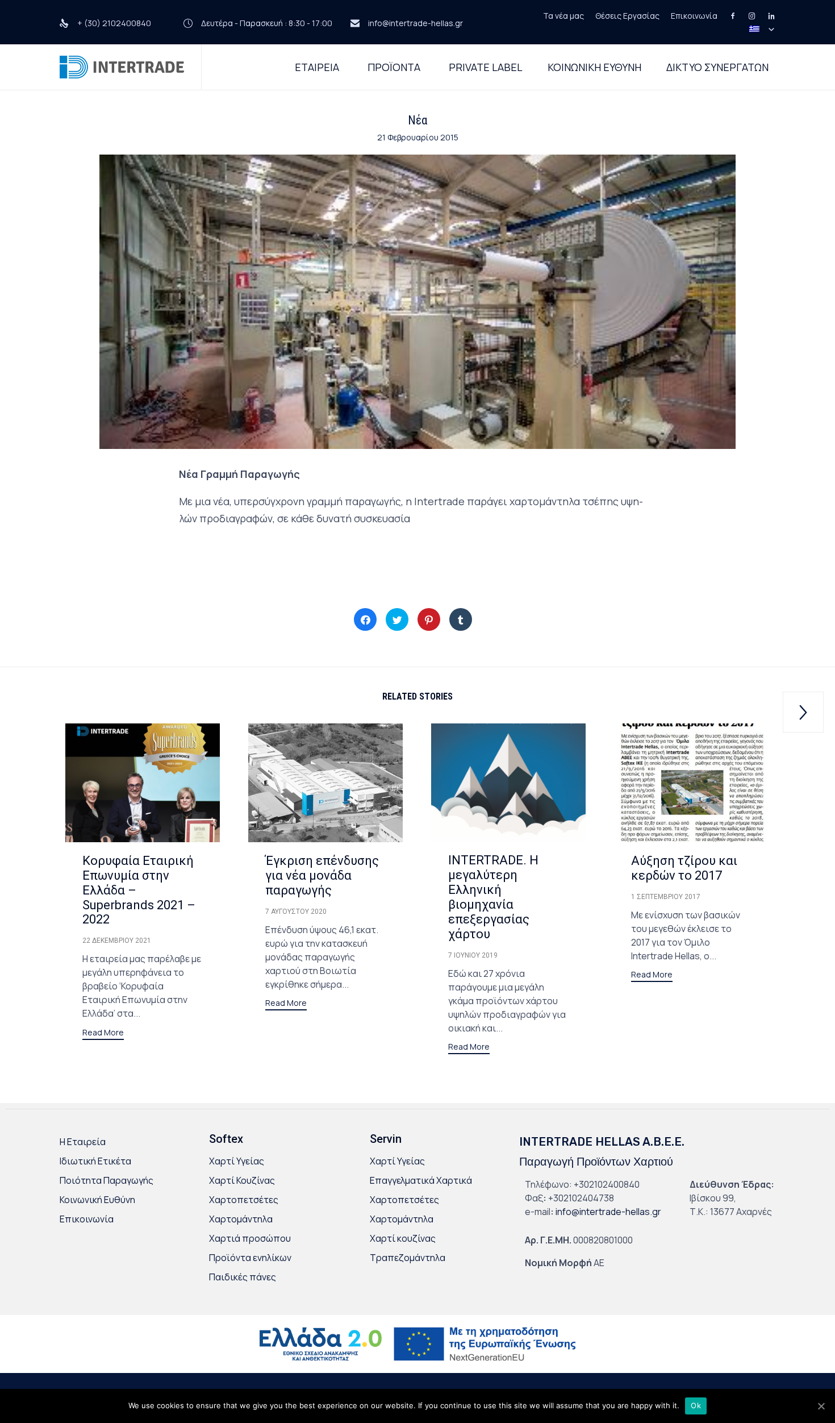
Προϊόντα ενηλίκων (250, 1257)
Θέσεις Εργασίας (627, 16)
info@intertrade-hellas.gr (608, 1211)
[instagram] (746, 16)
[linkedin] (765, 16)
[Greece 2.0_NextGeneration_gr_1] (417, 1369)
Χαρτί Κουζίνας (242, 1180)
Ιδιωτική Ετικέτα (95, 1161)
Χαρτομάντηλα (241, 1219)
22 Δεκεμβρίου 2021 (116, 940)
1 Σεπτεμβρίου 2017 (665, 897)
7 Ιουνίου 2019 (473, 955)
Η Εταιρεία (83, 1141)
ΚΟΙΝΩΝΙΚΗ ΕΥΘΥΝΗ (594, 67)
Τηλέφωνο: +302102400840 (582, 1184)
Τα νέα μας (563, 16)
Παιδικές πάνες (242, 1277)
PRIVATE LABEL (486, 67)
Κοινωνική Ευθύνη (97, 1199)
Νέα (417, 120)
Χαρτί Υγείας (236, 1161)
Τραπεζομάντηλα (407, 1257)
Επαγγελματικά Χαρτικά (421, 1180)
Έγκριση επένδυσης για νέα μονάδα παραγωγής (322, 875)
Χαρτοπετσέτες (243, 1199)
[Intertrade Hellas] (122, 67)
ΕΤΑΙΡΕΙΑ (317, 67)
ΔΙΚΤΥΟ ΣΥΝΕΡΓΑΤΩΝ (717, 67)
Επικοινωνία (694, 16)
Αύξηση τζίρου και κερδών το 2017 (684, 868)
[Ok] (820, 1406)
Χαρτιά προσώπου (250, 1238)
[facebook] (727, 16)
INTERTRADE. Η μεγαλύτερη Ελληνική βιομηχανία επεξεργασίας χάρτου (493, 897)
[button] (103, 1034)
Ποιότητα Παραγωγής (106, 1180)
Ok (696, 1405)
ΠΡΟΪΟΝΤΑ (394, 67)
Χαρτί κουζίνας (403, 1238)
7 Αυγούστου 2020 (296, 912)
